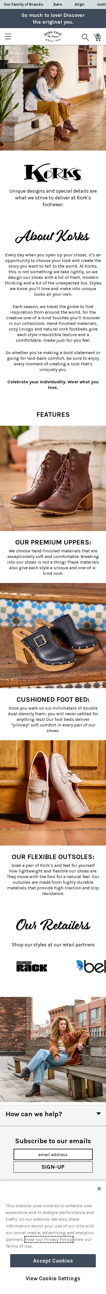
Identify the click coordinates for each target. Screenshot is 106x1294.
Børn (57, 4)
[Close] (99, 1189)
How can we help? (34, 1114)
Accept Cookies (53, 1260)
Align (79, 4)
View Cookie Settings (53, 1278)
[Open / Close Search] (85, 36)
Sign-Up (53, 1167)
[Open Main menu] (7, 36)
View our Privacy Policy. (49, 1239)
